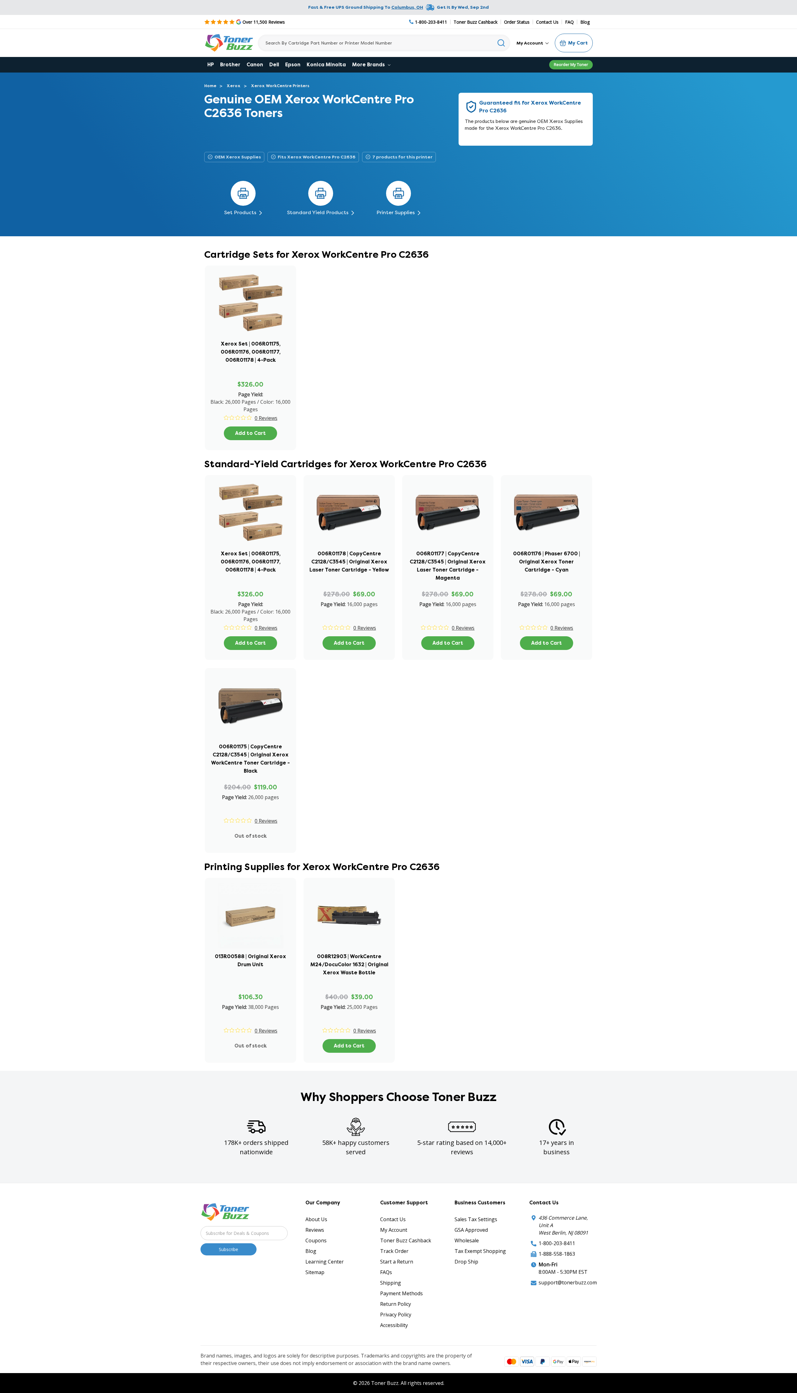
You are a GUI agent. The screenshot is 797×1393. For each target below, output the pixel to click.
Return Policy (395, 1304)
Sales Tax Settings (476, 1219)
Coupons (316, 1240)
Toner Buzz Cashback (476, 22)
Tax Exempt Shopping (480, 1251)
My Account (530, 43)
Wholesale (467, 1240)
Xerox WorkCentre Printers (280, 85)
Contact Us (547, 22)
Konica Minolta (326, 64)
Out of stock (250, 836)
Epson (292, 64)
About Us (316, 1219)
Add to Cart (250, 433)
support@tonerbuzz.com (568, 1282)
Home (210, 85)
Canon (255, 64)
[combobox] (384, 43)
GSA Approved (471, 1229)
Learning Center (324, 1261)
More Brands (369, 64)
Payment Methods (401, 1293)
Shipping (390, 1282)
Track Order (394, 1251)
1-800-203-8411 (557, 1243)
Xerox (234, 85)
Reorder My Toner (571, 64)
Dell (274, 64)
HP (210, 64)
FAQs (386, 1272)
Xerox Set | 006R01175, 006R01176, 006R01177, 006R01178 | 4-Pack (251, 352)
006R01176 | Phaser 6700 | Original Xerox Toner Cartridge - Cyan (546, 561)
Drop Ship (466, 1261)
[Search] (501, 43)
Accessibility (394, 1325)
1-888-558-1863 (557, 1253)
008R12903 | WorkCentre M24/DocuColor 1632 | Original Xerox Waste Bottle (349, 964)
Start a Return (396, 1261)
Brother (230, 64)
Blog (585, 22)
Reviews (314, 1229)
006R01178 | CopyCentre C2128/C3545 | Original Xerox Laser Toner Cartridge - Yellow (349, 561)
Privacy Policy (395, 1314)
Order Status (517, 22)
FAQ (569, 22)
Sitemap (314, 1272)
